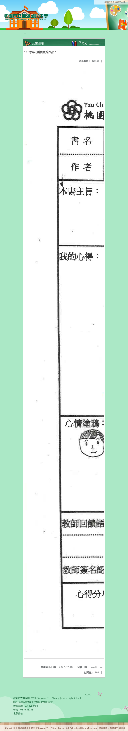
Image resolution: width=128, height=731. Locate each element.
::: (97, 2)
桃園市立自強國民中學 (115, 2)
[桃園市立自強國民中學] (24, 17)
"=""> (88, 695)
